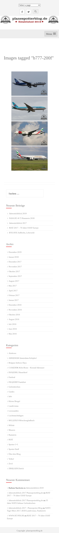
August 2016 (14, 319)
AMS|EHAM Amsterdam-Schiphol (23, 358)
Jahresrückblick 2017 (18, 223)
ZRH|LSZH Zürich (16, 468)
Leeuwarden (14, 411)
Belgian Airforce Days (18, 363)
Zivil (11, 463)
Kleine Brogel (14, 401)
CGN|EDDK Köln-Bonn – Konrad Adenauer (26, 368)
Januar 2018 (14, 257)
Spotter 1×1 (13, 444)
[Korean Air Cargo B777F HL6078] (29, 108)
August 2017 (14, 281)
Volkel (11, 459)
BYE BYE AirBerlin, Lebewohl (21, 233)
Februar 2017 (14, 295)
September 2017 (15, 276)
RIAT (11, 439)
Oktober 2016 (14, 314)
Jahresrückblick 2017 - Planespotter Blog (25, 508)
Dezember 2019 (15, 252)
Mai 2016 (13, 334)
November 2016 (15, 310)
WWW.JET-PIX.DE (16, 515)
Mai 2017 (13, 286)
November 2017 (15, 266)
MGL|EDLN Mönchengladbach (21, 420)
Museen (12, 430)
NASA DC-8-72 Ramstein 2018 (21, 218)
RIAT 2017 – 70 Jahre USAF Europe (24, 228)
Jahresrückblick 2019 (18, 213)
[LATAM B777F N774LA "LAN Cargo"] (29, 83)
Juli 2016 (12, 324)
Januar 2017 (14, 300)
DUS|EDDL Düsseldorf (18, 372)
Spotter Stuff (14, 449)
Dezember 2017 (15, 262)
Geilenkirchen (14, 387)
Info (10, 396)
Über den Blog (15, 454)
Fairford (12, 377)
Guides (11, 392)
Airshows (12, 353)
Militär (11, 425)
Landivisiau (13, 406)
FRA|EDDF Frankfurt (17, 382)
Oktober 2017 (14, 271)
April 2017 (13, 290)
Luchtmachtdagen (16, 415)
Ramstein (12, 435)
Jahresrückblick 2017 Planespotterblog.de (26, 493)
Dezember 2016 (15, 305)
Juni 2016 (13, 329)
